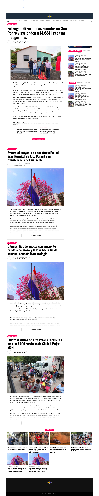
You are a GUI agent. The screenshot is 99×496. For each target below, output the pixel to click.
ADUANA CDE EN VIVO (57, 21)
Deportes (42, 21)
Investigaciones (73, 21)
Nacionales (65, 21)
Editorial (48, 21)
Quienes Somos (18, 21)
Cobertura (26, 21)
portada (16, 124)
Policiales (81, 21)
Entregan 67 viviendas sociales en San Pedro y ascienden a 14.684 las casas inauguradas (36, 123)
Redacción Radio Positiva (20, 42)
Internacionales (34, 21)
